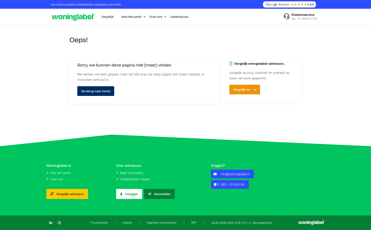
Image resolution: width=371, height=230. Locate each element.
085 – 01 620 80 (232, 184)
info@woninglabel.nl (235, 174)
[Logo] (73, 16)
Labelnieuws (179, 16)
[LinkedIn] (50, 222)
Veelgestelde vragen (135, 179)
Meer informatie (131, 173)
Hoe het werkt (132, 16)
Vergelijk (107, 16)
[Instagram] (59, 222)
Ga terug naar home (95, 91)
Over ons (155, 16)
